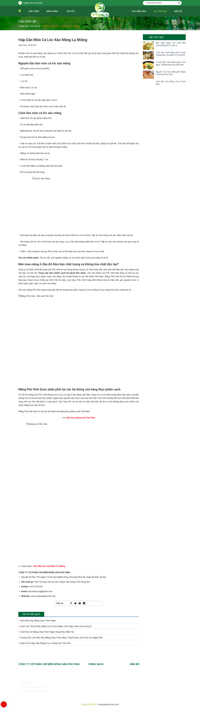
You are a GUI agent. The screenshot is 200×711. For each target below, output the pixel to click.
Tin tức (71, 11)
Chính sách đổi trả (96, 681)
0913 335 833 (36, 3)
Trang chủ (23, 26)
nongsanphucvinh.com (108, 704)
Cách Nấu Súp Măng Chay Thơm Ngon (38, 620)
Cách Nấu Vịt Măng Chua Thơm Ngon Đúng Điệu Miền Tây (47, 632)
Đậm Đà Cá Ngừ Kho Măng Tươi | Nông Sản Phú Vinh (45, 643)
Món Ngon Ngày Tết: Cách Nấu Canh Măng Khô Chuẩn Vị (171, 44)
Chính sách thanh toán (98, 671)
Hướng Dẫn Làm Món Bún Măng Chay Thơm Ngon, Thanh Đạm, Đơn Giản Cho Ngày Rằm (61, 637)
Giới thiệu (33, 11)
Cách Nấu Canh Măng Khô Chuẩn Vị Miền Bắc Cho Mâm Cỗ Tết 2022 (171, 53)
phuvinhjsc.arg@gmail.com (34, 686)
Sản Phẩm (51, 11)
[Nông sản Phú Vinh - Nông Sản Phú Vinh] (100, 16)
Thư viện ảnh (138, 11)
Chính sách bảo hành (97, 685)
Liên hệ (178, 11)
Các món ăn (160, 11)
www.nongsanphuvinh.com (34, 691)
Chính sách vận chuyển (98, 676)
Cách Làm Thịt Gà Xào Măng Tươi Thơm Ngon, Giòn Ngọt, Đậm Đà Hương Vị (55, 626)
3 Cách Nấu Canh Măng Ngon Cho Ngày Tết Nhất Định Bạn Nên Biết (171, 63)
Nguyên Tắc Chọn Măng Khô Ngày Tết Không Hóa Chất (171, 73)
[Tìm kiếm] (179, 3)
